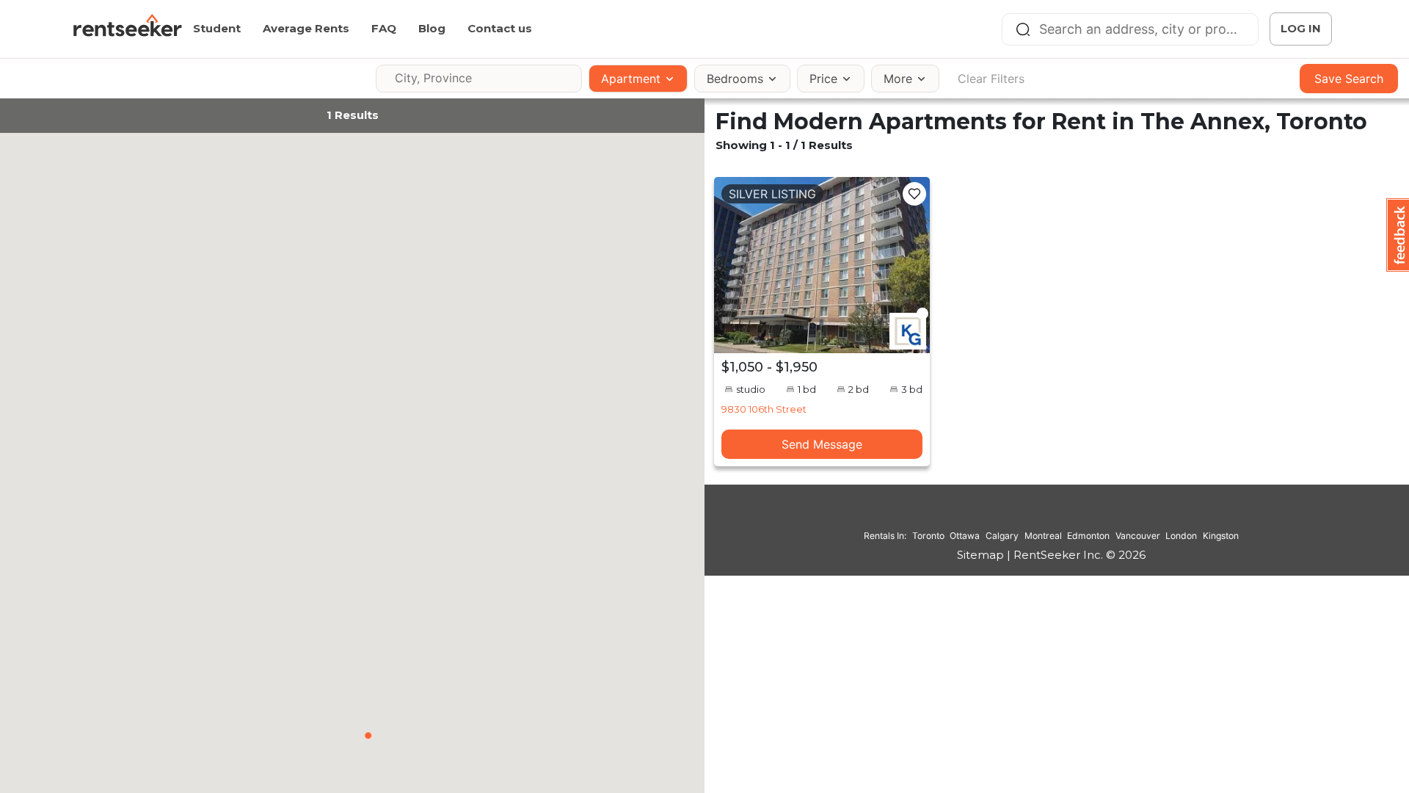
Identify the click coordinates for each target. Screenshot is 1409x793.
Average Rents (306, 28)
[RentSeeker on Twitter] (1070, 515)
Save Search (1348, 78)
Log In (1301, 28)
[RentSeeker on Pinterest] (1015, 515)
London (1181, 535)
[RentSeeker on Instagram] (1033, 515)
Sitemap (980, 555)
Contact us (499, 28)
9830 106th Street (764, 409)
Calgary (1002, 535)
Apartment (630, 78)
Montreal (1043, 535)
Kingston (1221, 535)
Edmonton (1088, 535)
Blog (431, 28)
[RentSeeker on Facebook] (1051, 515)
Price (823, 78)
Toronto (928, 535)
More (898, 78)
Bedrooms (735, 78)
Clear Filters (991, 78)
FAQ (383, 28)
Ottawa (965, 535)
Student (217, 28)
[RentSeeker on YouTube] (1088, 515)
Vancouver (1137, 535)
